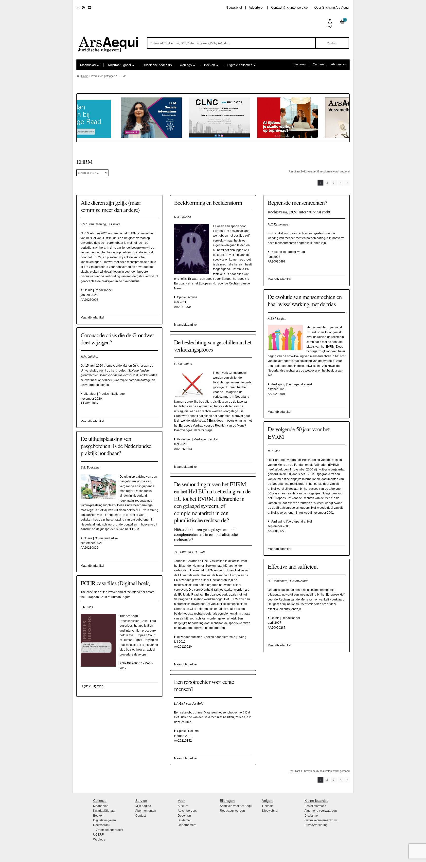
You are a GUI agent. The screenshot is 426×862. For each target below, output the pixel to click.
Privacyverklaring (316, 825)
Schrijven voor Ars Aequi (236, 806)
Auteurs (183, 806)
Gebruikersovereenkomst (321, 820)
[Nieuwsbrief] (89, 7)
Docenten (184, 815)
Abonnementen (145, 810)
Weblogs (185, 65)
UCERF (98, 834)
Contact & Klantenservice (289, 7)
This (123, 616)
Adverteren (256, 7)
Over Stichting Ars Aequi (331, 7)
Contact (140, 815)
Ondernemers (187, 825)
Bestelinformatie (315, 806)
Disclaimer (311, 815)
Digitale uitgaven (104, 820)
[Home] (108, 42)
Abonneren (338, 64)
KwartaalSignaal (119, 65)
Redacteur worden (232, 810)
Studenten (185, 820)
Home (84, 76)
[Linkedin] (78, 7)
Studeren (299, 64)
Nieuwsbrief (234, 7)
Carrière (318, 64)
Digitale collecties (239, 65)
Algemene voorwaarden (320, 810)
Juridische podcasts (157, 65)
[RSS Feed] (83, 7)
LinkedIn (268, 806)
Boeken (209, 65)
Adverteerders (187, 810)
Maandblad (88, 65)
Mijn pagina (143, 806)
